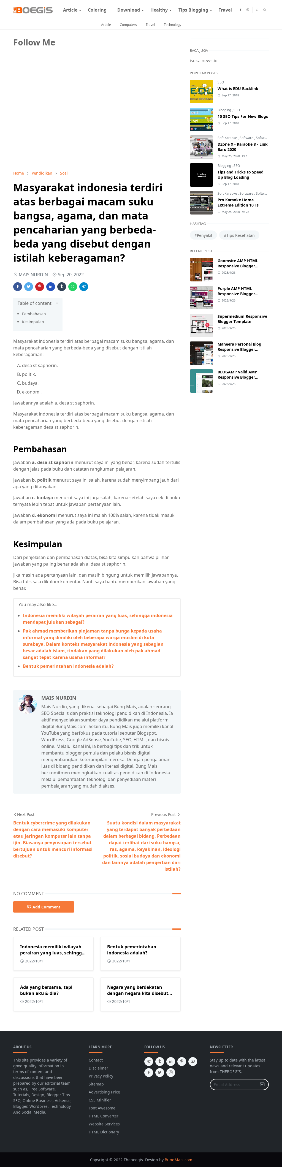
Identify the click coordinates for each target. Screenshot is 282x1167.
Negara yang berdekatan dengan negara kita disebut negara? (137, 993)
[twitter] (159, 1072)
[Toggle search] (265, 10)
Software (247, 137)
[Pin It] (39, 286)
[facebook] (240, 10)
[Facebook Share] (17, 286)
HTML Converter (103, 1116)
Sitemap (96, 1084)
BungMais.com (178, 1159)
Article (106, 24)
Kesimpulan (33, 321)
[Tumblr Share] (61, 286)
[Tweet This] (28, 286)
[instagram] (247, 10)
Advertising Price (104, 1092)
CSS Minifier (100, 1100)
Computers (128, 24)
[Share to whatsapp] (72, 286)
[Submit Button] (262, 1084)
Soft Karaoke (228, 137)
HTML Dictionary (104, 1132)
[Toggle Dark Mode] (257, 9)
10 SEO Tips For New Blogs (243, 116)
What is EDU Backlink (238, 88)
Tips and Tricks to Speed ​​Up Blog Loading (241, 174)
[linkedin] (170, 1061)
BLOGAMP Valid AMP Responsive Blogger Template (237, 377)
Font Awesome (102, 1108)
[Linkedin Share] (50, 286)
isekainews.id (204, 61)
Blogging (225, 110)
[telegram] (148, 1061)
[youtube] (192, 1061)
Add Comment (46, 907)
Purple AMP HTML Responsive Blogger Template (236, 294)
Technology (172, 24)
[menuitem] (70, 10)
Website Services (104, 1124)
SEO (221, 82)
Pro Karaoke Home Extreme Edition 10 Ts (238, 202)
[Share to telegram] (83, 286)
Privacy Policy (101, 1076)
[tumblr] (159, 1061)
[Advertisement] (54, 127)
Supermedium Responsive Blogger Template (242, 319)
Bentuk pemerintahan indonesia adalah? (68, 666)
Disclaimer (98, 1068)
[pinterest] (181, 1061)
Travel (150, 24)
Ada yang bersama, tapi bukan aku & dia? (46, 990)
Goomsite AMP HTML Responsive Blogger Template (238, 266)
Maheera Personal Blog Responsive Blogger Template (239, 349)
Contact (96, 1060)
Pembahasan (34, 313)
